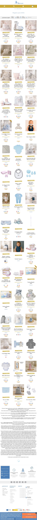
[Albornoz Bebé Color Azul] (4, 211)
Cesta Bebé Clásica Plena (6, 135)
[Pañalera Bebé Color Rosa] (4, 446)
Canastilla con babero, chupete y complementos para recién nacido (30, 36)
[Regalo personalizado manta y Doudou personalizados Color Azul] (7, 91)
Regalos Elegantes (19, 17)
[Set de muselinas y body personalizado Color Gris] (16, 334)
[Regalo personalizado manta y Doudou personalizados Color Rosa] (5, 91)
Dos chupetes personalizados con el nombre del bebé (6, 60)
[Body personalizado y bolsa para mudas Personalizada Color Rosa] (5, 334)
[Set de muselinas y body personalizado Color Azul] (20, 334)
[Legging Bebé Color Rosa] (4, 467)
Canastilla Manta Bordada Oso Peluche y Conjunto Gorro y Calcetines (31, 485)
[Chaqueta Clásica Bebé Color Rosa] (29, 357)
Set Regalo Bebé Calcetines (18, 232)
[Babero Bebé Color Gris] (32, 425)
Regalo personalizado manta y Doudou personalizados (6, 85)
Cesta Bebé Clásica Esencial (31, 111)
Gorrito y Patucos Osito (6, 421)
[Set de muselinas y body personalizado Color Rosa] (18, 334)
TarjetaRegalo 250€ (6, 488)
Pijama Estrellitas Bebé (18, 207)
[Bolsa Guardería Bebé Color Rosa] (16, 404)
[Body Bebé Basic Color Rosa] (5, 380)
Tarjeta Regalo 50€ (18, 465)
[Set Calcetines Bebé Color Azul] (30, 403)
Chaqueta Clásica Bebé (31, 353)
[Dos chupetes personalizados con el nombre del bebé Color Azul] (4, 66)
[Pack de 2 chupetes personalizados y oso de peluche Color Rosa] (29, 310)
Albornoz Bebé (6, 206)
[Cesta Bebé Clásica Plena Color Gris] (4, 139)
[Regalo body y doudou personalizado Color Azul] (4, 41)
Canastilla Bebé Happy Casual (31, 209)
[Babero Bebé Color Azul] (30, 425)
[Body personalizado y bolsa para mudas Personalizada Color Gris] (4, 334)
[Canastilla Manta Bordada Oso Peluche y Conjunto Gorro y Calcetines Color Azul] (30, 491)
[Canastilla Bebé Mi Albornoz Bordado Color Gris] (32, 164)
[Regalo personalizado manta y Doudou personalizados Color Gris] (4, 91)
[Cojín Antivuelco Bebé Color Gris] (20, 357)
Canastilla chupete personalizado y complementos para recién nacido (30, 85)
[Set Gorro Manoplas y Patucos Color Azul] (31, 189)
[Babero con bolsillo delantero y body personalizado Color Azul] (18, 116)
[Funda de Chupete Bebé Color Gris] (30, 333)
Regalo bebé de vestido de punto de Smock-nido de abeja (18, 60)
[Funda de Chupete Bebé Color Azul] (29, 333)
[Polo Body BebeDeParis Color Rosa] (16, 163)
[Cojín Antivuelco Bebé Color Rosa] (18, 357)
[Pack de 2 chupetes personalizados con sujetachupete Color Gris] (32, 66)
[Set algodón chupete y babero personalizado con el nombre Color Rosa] (5, 116)
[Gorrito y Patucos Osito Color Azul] (6, 425)
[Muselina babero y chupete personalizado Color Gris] (20, 41)
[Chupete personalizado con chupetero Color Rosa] (30, 261)
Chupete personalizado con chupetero (31, 256)
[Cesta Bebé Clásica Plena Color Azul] (7, 139)
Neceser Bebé (6, 399)
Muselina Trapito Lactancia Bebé (18, 423)
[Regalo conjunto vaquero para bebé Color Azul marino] (5, 261)
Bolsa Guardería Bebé (18, 399)
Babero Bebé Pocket (18, 184)
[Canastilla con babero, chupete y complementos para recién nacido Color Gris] (29, 41)
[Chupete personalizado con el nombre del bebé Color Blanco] (5, 285)
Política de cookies (4, 518)
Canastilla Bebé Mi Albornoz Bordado (31, 159)
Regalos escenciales (24, 17)
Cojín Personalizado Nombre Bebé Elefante (6, 231)
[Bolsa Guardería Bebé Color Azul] (18, 404)
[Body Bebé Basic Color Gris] (4, 380)
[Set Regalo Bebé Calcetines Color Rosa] (18, 236)
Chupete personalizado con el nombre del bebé (6, 280)
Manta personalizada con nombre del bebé (6, 158)
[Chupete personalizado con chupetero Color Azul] (29, 261)
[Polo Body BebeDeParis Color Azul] (18, 163)
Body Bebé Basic (6, 375)
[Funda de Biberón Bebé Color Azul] (30, 380)
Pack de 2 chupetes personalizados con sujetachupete (31, 60)
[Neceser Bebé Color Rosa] (4, 403)
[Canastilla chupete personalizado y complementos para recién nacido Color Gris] (30, 91)
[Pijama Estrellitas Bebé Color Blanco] (20, 211)
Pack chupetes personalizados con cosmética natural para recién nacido (18, 85)
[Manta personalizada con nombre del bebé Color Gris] (7, 164)
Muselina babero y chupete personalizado (18, 35)
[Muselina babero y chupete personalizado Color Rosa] (18, 41)
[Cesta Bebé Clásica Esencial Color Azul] (29, 116)
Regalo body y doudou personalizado (6, 35)
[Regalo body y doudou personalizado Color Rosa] (7, 41)
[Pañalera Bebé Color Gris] (7, 446)
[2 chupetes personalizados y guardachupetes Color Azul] (16, 310)
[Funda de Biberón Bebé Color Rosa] (29, 380)
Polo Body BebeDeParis (18, 160)
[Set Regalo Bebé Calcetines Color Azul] (16, 236)
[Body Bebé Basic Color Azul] (7, 380)
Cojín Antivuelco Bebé (18, 353)
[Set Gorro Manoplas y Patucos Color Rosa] (30, 189)
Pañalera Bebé (6, 443)
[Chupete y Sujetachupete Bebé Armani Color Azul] (18, 380)
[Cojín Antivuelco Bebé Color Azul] (16, 357)
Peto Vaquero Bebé (31, 136)
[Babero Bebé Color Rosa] (29, 425)
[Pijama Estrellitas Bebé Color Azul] (18, 211)
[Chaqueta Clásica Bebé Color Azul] (30, 357)
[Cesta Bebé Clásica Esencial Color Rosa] (30, 116)
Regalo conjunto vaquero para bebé (6, 257)
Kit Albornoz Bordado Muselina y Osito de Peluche (18, 509)
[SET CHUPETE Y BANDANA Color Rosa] (19, 285)
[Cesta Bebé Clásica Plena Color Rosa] (5, 139)
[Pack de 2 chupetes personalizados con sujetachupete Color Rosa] (29, 66)
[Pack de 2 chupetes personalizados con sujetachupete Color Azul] (30, 66)
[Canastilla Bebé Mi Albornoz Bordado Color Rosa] (30, 164)
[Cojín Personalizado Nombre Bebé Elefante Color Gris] (5, 237)
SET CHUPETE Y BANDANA (18, 280)
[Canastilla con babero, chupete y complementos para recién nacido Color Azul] (32, 41)
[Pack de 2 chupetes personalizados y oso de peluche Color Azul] (30, 310)
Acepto (29, 514)
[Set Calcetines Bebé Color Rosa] (29, 403)
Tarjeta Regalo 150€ (31, 466)
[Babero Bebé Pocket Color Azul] (18, 188)
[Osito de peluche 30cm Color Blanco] (18, 139)
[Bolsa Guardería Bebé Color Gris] (20, 404)
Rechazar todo (29, 516)
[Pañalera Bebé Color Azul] (5, 446)
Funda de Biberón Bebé (31, 376)
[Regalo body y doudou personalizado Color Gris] (5, 41)
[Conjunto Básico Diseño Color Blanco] (18, 447)
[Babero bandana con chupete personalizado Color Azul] (30, 448)
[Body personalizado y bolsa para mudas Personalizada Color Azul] (7, 334)
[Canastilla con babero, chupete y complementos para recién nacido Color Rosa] (30, 41)
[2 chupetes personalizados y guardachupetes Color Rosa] (18, 310)
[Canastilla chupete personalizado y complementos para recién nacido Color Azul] (32, 91)
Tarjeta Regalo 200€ (31, 283)
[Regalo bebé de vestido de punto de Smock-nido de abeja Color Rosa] (18, 66)
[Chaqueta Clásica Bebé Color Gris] (32, 357)
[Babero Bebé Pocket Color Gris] (20, 188)
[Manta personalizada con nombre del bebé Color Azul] (5, 164)
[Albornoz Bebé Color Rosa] (7, 211)
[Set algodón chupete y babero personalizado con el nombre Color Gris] (4, 116)
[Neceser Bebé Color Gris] (7, 403)
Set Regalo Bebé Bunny (6, 186)
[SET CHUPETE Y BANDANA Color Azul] (17, 285)
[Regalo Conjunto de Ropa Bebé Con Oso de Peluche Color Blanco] (20, 491)
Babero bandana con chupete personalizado (31, 442)
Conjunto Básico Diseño (18, 443)
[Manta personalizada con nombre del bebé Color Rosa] (4, 164)
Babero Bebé (31, 420)
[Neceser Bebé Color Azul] (5, 403)
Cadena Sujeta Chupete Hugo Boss (30, 233)
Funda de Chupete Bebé (31, 330)
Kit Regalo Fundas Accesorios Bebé (6, 510)
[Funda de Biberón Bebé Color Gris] (32, 380)
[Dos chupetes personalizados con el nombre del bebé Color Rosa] (5, 66)
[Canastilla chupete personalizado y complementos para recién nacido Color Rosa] (29, 91)
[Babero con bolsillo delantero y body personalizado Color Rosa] (16, 116)
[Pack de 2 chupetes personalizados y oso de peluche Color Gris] (32, 310)
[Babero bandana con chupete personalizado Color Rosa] (31, 448)
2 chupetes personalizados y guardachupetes (18, 304)
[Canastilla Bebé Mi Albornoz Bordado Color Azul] (29, 164)
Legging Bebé (6, 463)
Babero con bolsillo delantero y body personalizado (18, 110)
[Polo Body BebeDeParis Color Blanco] (20, 163)
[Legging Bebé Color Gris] (7, 467)
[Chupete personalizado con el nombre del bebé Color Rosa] (7, 285)
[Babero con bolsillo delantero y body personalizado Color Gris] (20, 116)
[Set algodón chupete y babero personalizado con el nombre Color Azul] (7, 116)
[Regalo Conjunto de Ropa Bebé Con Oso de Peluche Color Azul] (16, 491)
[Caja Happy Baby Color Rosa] (5, 357)
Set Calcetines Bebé (31, 399)
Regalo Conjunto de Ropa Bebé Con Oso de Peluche (18, 485)
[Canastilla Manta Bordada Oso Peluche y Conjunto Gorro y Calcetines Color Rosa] (31, 491)
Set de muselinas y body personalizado (18, 329)
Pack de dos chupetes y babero (31, 510)
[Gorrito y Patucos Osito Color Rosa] (5, 425)
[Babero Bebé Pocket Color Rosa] (16, 188)
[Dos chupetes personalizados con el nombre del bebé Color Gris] (7, 66)
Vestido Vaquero (18, 258)
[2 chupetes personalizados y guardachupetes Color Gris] (20, 310)
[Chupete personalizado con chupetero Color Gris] (32, 261)
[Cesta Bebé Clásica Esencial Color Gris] (32, 116)
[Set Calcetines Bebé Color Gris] (32, 403)
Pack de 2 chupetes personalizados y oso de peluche (31, 304)
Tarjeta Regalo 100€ (6, 307)
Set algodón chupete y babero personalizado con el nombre (6, 111)
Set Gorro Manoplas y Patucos (31, 183)
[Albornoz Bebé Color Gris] (5, 211)
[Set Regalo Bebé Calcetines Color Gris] (20, 236)
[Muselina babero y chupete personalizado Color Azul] (16, 41)
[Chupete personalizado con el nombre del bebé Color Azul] (4, 285)
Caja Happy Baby (6, 353)
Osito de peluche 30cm (18, 135)
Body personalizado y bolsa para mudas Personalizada (6, 328)
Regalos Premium (13, 17)
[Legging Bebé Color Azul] (5, 467)
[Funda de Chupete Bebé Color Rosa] (32, 333)
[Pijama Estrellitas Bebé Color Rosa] (16, 211)
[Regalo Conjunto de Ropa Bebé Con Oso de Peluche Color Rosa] (18, 491)
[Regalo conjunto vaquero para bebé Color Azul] (6, 261)
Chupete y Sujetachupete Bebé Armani (18, 375)
